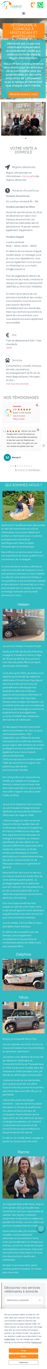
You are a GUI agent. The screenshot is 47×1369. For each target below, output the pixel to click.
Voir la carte (28, 176)
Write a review (19, 419)
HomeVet (17, 406)
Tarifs (9, 347)
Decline (23, 1356)
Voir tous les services (17, 383)
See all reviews (19, 416)
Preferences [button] (36, 1342)
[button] (23, 13)
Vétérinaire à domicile (24, 1300)
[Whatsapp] (40, 5)
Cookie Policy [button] (9, 1339)
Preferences (23, 1362)
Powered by (28, 470)
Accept (23, 1350)
